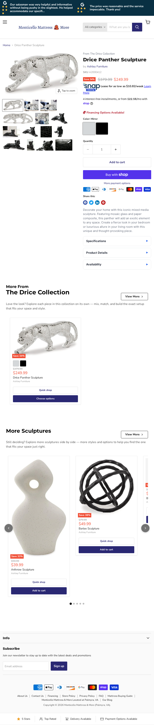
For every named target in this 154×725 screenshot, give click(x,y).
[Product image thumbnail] (31, 105)
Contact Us (38, 696)
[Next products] (145, 528)
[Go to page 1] (70, 603)
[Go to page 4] (80, 604)
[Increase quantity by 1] (116, 149)
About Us (22, 696)
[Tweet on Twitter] (91, 202)
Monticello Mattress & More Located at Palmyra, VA (70, 700)
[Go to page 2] (74, 604)
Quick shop (45, 390)
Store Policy (68, 696)
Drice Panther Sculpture (28, 377)
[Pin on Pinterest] (103, 202)
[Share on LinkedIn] (97, 202)
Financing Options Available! (105, 112)
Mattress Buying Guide (120, 696)
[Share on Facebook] (85, 202)
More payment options (117, 183)
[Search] (137, 27)
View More (132, 296)
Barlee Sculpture (89, 528)
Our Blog (107, 700)
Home (6, 45)
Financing (53, 696)
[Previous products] (9, 528)
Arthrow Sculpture (22, 569)
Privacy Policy (87, 696)
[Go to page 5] (83, 604)
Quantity (88, 141)
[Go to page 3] (77, 604)
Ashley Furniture (97, 66)
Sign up (59, 666)
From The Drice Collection (99, 53)
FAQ (101, 696)
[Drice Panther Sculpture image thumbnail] (12, 105)
